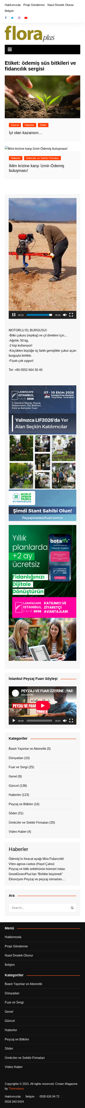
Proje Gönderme (34, 5)
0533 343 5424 (14, 1101)
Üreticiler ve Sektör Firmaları (42, 158)
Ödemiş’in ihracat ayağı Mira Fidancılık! (36, 858)
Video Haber (17, 831)
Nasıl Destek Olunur (60, 5)
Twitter (12, 18)
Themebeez (16, 1088)
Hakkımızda (13, 5)
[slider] (39, 315)
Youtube (26, 18)
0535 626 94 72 (49, 1096)
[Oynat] (14, 721)
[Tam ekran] (71, 315)
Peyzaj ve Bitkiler (21, 804)
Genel (13, 776)
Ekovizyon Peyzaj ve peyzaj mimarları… (37, 879)
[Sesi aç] (65, 315)
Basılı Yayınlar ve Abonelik (27, 748)
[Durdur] (14, 315)
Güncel (15, 125)
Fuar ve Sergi (18, 767)
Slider (43, 125)
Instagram (19, 18)
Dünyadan (16, 758)
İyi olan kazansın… (25, 133)
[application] (42, 258)
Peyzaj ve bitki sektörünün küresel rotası (37, 869)
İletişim (9, 10)
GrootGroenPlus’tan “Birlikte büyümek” (36, 874)
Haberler (29, 125)
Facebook (6, 18)
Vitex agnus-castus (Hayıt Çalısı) (31, 864)
